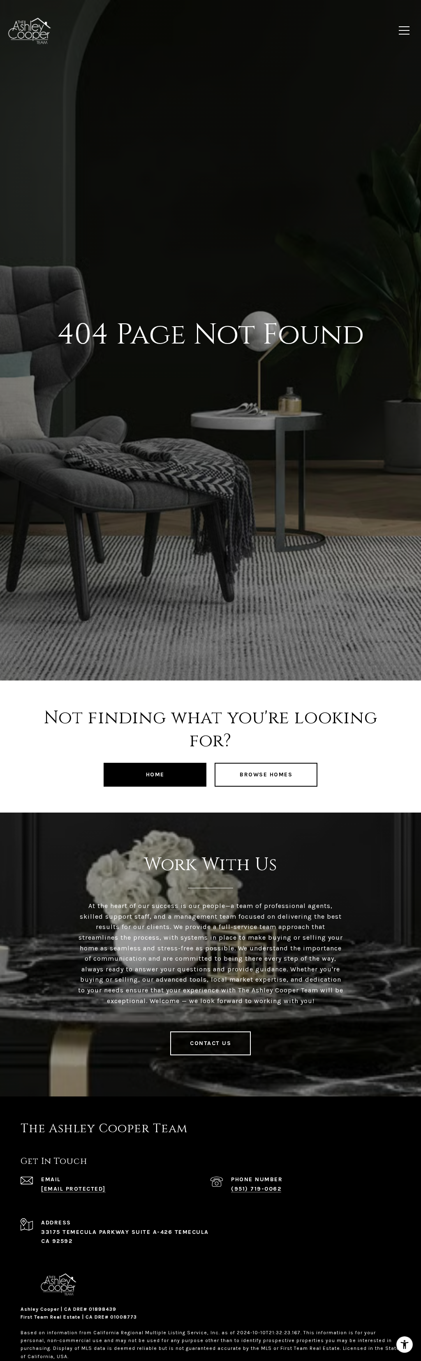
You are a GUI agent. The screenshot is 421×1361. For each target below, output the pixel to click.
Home (155, 774)
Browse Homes (266, 774)
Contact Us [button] (210, 1043)
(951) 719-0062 (256, 1188)
